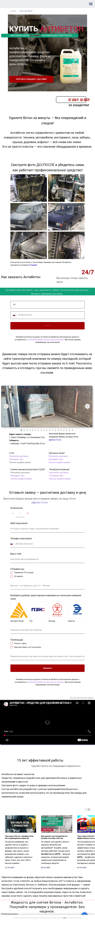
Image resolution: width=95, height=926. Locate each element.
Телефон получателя (21, 538)
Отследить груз (17, 475)
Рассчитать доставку (58, 456)
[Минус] (12, 513)
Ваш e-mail (15, 553)
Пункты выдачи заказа (21, 479)
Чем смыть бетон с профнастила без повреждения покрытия (19, 837)
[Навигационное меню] (91, 4)
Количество (16, 508)
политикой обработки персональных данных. (59, 85)
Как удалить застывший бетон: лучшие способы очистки (54, 837)
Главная (13, 11)
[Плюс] (27, 513)
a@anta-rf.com (55, 440)
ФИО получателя (18, 523)
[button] (31, 79)
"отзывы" (33, 265)
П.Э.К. (11, 453)
